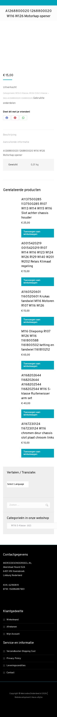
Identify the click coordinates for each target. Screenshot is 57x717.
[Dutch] (8, 478)
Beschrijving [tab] (9, 134)
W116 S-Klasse (21, 93)
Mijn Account (13, 634)
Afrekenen (12, 626)
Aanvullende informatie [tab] (16, 142)
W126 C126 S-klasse (38, 93)
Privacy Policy (14, 658)
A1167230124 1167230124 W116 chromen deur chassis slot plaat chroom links (37, 431)
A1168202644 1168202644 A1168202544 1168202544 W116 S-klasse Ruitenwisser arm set (36, 386)
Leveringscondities (16, 665)
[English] (11, 478)
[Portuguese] (20, 478)
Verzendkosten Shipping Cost (21, 651)
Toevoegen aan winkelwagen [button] (31, 233)
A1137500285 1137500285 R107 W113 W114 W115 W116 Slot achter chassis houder (36, 208)
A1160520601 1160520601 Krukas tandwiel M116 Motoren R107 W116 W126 (37, 299)
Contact (10, 672)
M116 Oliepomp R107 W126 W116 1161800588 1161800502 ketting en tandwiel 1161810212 (37, 340)
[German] (17, 478)
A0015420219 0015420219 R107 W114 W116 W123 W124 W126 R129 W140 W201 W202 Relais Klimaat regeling (37, 254)
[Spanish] (23, 478)
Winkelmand (13, 619)
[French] (14, 478)
